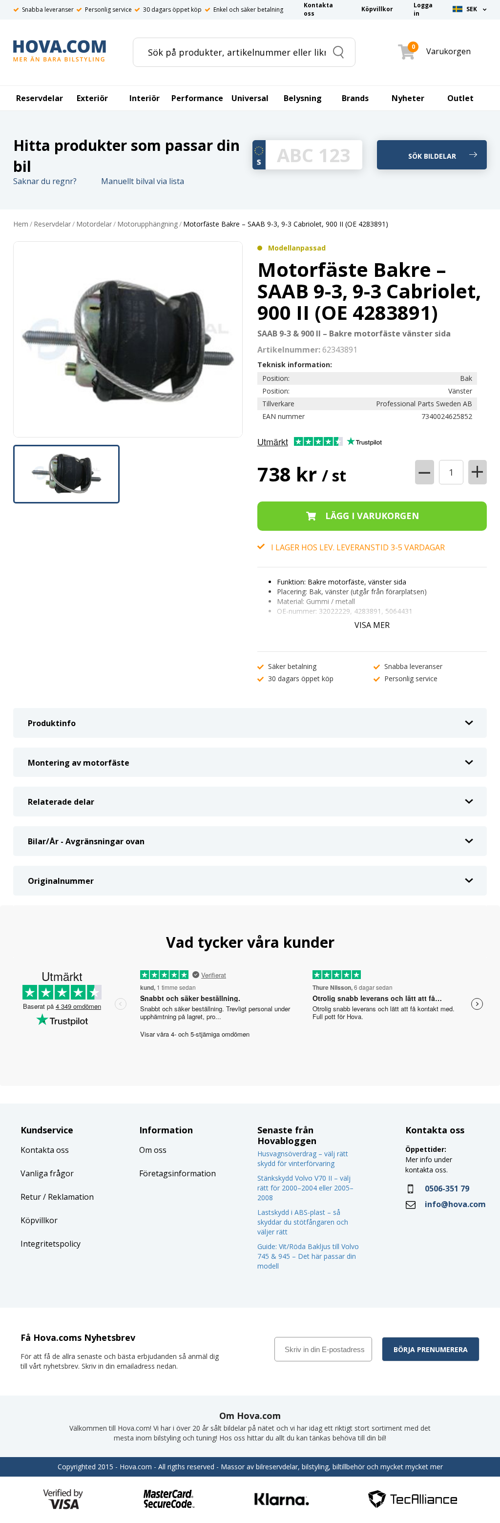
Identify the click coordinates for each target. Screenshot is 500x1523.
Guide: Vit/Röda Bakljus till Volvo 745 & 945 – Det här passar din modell (308, 1256)
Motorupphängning (147, 224)
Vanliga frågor (47, 1173)
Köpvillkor (39, 1220)
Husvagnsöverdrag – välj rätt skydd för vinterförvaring (302, 1158)
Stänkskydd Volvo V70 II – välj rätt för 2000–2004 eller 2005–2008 (305, 1187)
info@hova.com (455, 1204)
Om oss (153, 1150)
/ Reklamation (67, 1196)
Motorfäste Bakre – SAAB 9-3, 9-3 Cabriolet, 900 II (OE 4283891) (285, 224)
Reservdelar (52, 224)
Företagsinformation (177, 1173)
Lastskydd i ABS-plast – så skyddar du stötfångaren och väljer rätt (302, 1222)
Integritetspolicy (51, 1243)
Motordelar (94, 224)
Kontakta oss (45, 1150)
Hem (20, 224)
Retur (31, 1196)
